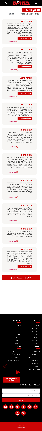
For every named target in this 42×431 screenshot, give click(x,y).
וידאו (19, 325)
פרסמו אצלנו (36, 363)
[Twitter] (17, 406)
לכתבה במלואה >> (25, 38)
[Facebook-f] (23, 406)
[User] (17, 413)
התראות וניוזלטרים (34, 354)
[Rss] (23, 413)
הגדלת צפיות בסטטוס (14, 360)
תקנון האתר (36, 366)
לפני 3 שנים (12, 41)
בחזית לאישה (36, 337)
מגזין (19, 328)
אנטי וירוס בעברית (15, 357)
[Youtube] (5, 406)
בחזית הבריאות (35, 331)
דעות (19, 331)
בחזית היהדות (36, 340)
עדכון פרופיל (36, 351)
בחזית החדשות (35, 328)
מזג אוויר (18, 340)
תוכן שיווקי (18, 343)
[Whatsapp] (35, 406)
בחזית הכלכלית (35, 334)
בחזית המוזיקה (35, 343)
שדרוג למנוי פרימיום (34, 357)
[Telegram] (29, 406)
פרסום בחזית (17, 351)
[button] (36, 3)
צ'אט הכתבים (36, 325)
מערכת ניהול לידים (15, 354)
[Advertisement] (21, 299)
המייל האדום (36, 360)
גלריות (19, 334)
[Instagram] (11, 406)
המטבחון (18, 337)
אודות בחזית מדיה (34, 369)
